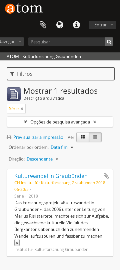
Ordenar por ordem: (29, 147)
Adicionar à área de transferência (106, 176)
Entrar (100, 25)
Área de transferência (43, 25)
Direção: (17, 159)
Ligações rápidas (76, 25)
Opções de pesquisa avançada (60, 122)
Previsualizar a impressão (37, 137)
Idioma (59, 25)
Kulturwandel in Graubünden (51, 176)
